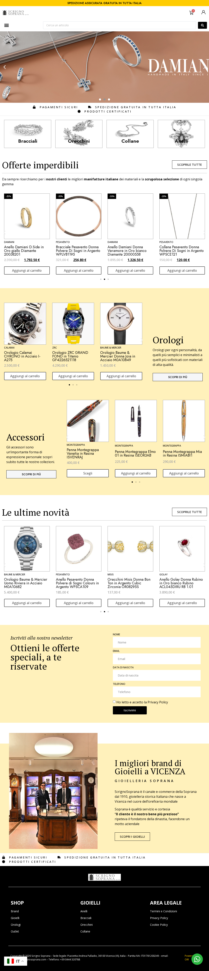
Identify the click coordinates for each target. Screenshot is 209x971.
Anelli (83, 911)
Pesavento (63, 242)
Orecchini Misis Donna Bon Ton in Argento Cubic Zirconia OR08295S (129, 583)
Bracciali (85, 918)
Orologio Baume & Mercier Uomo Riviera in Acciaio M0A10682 (25, 583)
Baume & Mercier (110, 347)
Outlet (15, 931)
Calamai (9, 347)
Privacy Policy (158, 702)
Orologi (16, 925)
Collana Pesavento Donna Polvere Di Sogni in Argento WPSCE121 (181, 250)
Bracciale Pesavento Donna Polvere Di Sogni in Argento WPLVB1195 (78, 250)
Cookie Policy (159, 925)
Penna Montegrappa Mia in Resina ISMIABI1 (182, 453)
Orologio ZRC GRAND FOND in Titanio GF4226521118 (70, 356)
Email (116, 651)
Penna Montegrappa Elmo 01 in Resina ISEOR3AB (135, 453)
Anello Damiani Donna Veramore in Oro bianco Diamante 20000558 (127, 250)
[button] (4, 67)
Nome (116, 634)
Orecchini (86, 925)
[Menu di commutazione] (6, 25)
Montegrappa (76, 445)
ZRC (54, 347)
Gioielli (15, 918)
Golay (163, 574)
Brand (15, 911)
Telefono (119, 684)
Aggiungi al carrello (27, 270)
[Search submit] (202, 25)
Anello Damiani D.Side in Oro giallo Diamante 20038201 (24, 250)
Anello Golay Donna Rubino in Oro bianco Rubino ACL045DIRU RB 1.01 (181, 583)
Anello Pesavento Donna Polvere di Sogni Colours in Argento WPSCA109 (77, 583)
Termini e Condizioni (163, 911)
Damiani (9, 242)
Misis (111, 574)
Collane (85, 931)
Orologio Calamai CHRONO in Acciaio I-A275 (22, 356)
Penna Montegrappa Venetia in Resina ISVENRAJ (83, 453)
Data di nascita (123, 667)
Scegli (87, 473)
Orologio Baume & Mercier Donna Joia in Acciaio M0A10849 (117, 356)
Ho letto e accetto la (142, 702)
